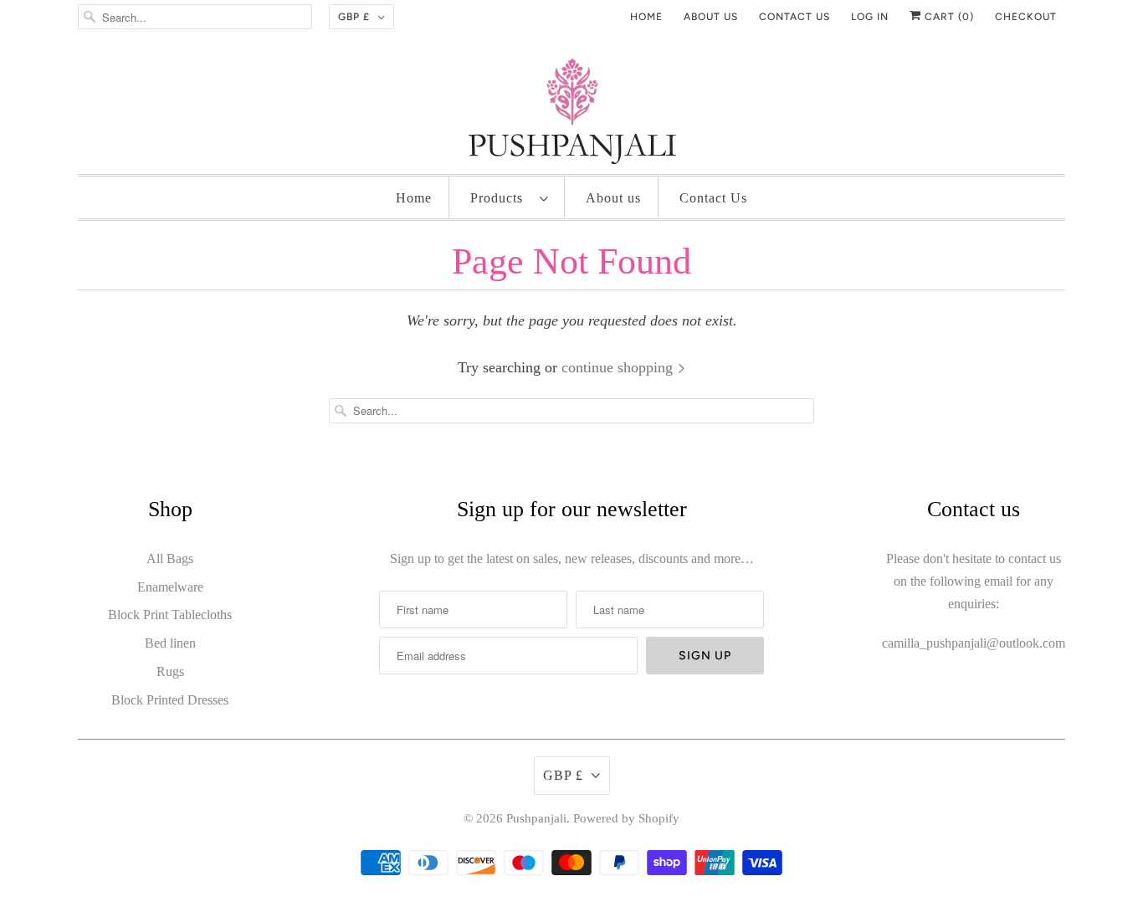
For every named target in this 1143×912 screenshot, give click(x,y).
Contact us (794, 17)
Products (500, 198)
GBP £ (354, 17)
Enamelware (170, 587)
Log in (870, 17)
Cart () (947, 17)
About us (711, 17)
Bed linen (170, 643)
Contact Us (713, 198)
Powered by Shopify (626, 818)
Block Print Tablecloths (170, 614)
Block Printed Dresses (169, 700)
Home (646, 17)
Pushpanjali (536, 818)
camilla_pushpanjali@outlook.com (973, 643)
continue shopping (619, 367)
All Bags (169, 558)
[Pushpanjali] (571, 115)
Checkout (1026, 17)
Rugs (170, 671)
